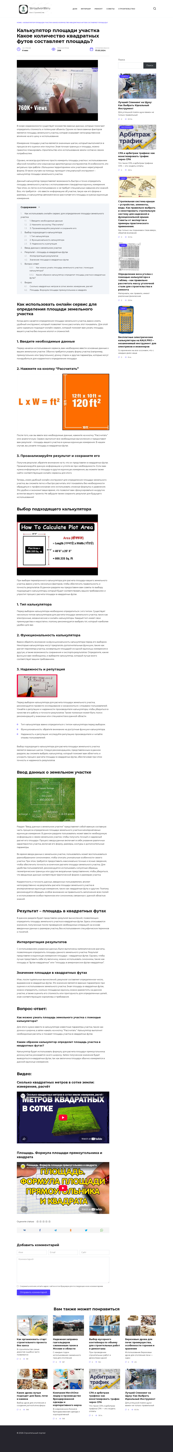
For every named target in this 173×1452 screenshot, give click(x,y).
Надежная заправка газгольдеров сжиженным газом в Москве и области (65, 1344)
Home (19, 22)
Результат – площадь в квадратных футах (46, 252)
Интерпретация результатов (44, 256)
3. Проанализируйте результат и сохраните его (53, 228)
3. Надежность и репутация (43, 244)
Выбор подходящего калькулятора (43, 232)
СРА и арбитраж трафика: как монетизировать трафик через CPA (136, 156)
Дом (75, 9)
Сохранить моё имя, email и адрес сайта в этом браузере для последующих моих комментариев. (61, 1286)
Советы (110, 9)
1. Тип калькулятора (39, 236)
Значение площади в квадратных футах (49, 260)
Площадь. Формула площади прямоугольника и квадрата (58, 290)
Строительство (126, 9)
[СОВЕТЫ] (137, 97)
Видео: (28, 282)
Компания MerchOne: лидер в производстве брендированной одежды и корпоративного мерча (67, 1399)
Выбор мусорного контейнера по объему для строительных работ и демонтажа (104, 1344)
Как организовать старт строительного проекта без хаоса (32, 1342)
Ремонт (99, 9)
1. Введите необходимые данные (46, 221)
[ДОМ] (137, 196)
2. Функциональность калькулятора (47, 240)
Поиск (121, 60)
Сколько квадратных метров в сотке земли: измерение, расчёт (61, 286)
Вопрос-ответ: (32, 264)
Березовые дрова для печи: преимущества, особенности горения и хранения (139, 1344)
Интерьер (86, 9)
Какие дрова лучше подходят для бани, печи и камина (32, 1395)
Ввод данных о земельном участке (43, 248)
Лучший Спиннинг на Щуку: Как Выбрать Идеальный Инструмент (135, 105)
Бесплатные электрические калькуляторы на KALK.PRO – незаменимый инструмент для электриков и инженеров (137, 342)
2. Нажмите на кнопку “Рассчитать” (47, 225)
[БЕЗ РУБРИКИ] (137, 148)
